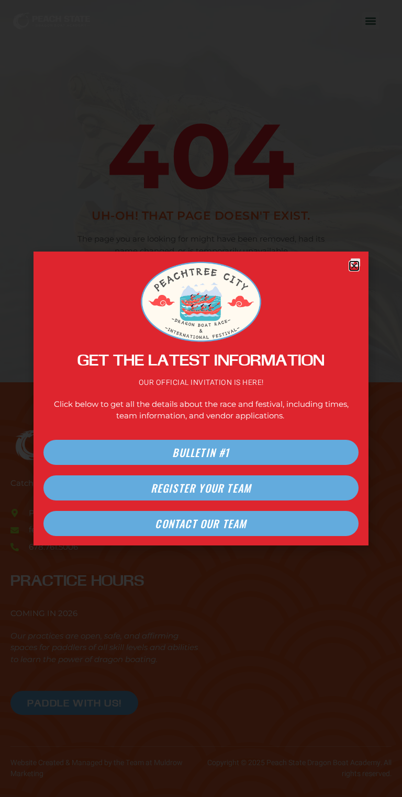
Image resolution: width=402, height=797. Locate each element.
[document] (201, 398)
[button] (354, 266)
